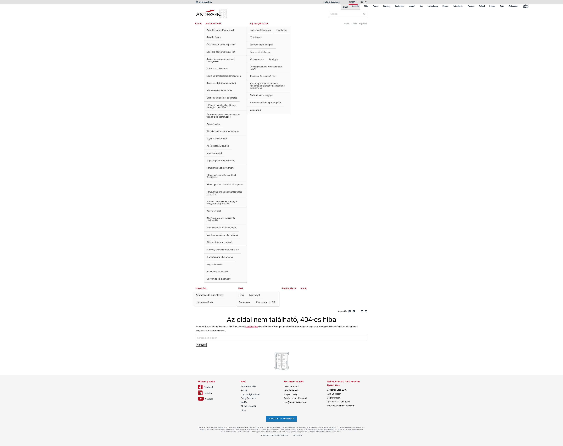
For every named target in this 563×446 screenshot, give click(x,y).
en (366, 2)
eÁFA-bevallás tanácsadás (219, 90)
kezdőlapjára (251, 326)
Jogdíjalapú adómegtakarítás (220, 160)
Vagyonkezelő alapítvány (218, 279)
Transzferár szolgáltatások (220, 257)
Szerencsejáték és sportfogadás (265, 102)
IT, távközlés (256, 37)
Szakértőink (201, 288)
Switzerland (513, 6)
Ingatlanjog (281, 30)
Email (362, 311)
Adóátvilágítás (213, 124)
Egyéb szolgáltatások (217, 138)
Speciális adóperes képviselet (221, 52)
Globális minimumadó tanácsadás (223, 131)
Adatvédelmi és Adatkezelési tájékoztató (274, 435)
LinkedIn (354, 311)
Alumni (346, 24)
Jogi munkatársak (204, 302)
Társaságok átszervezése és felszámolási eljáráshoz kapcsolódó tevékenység (267, 85)
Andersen (240, 12)
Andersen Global (205, 2)
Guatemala (399, 6)
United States (525, 6)
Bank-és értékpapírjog (260, 30)
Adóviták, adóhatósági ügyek (220, 30)
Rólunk (198, 23)
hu (362, 2)
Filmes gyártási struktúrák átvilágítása (225, 184)
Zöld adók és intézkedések (220, 242)
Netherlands (458, 6)
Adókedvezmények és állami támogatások (220, 60)
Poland (482, 6)
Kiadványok (254, 295)
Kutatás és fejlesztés (217, 68)
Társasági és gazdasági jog (263, 76)
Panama (471, 6)
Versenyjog (255, 110)
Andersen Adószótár (266, 302)
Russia (492, 6)
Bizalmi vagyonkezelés (217, 271)
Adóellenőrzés (214, 37)
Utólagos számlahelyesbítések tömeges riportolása (221, 106)
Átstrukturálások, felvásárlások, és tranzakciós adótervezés (223, 115)
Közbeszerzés (257, 59)
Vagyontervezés (214, 264)
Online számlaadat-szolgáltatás (222, 97)
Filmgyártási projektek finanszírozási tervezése (224, 193)
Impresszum (297, 435)
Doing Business (248, 398)
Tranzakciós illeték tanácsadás (221, 227)
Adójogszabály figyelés (218, 146)
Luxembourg (433, 6)
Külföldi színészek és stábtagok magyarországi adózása (222, 202)
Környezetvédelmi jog (260, 52)
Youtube (358, 311)
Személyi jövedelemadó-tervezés (223, 249)
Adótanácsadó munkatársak (209, 295)
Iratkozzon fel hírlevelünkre (282, 418)
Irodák (304, 288)
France (375, 6)
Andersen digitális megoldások (221, 83)
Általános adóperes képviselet (221, 44)
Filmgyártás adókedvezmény (220, 168)
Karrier (354, 24)
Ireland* (412, 6)
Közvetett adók (214, 211)
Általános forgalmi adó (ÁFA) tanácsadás (221, 219)
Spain (502, 6)
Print (366, 311)
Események (244, 302)
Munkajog (274, 59)
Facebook (350, 311)
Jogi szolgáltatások (258, 23)
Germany (386, 6)
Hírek (240, 288)
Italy (421, 6)
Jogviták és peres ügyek (261, 44)
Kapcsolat (363, 24)
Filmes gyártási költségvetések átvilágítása (221, 176)
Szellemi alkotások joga (261, 95)
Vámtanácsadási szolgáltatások (222, 235)
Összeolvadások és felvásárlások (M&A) (266, 67)
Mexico (445, 6)
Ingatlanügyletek (214, 153)
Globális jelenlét (289, 288)
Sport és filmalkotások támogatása (224, 76)
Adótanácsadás (213, 23)
